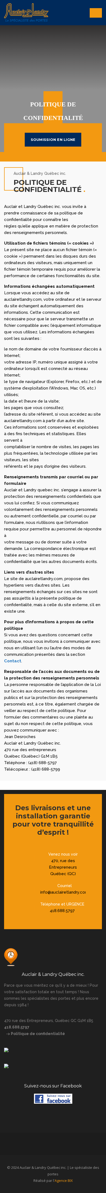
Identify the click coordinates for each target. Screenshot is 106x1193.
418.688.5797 (62, 910)
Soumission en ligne (53, 139)
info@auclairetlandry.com (64, 892)
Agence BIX (64, 1180)
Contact (12, 661)
